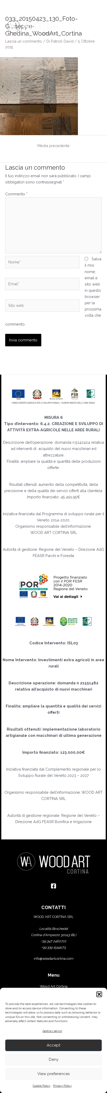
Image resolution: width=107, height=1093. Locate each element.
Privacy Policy (62, 1086)
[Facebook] (53, 886)
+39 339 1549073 (53, 947)
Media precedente (53, 145)
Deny (53, 1059)
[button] (99, 994)
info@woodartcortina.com (53, 958)
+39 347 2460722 (53, 941)
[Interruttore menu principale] (95, 27)
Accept (53, 1045)
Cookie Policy (41, 1086)
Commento (16, 194)
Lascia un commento (23, 41)
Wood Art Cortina (54, 986)
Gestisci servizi (52, 1031)
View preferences (53, 1073)
